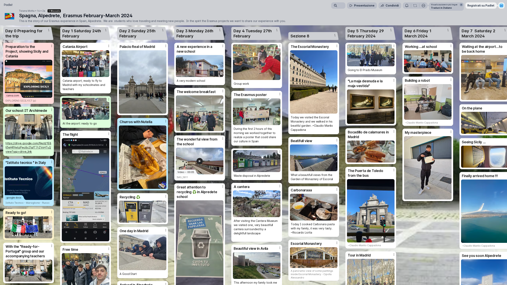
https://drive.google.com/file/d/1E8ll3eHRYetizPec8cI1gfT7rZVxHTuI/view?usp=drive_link (28, 147)
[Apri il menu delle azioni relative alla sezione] (48, 30)
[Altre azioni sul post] (52, 45)
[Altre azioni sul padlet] (423, 5)
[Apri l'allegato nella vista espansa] (28, 127)
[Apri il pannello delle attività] (407, 5)
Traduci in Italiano (441, 7)
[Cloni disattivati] (415, 5)
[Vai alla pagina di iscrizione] (501, 5)
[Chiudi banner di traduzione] (461, 4)
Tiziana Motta (26, 11)
